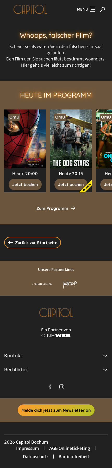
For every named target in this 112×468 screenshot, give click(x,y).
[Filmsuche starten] (102, 9)
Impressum (27, 448)
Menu (82, 9)
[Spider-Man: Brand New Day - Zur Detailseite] (25, 138)
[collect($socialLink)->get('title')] (50, 387)
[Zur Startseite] (30, 9)
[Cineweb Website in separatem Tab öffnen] (56, 336)
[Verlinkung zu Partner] (42, 284)
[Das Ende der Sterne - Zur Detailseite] (71, 138)
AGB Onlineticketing (69, 448)
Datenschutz (35, 456)
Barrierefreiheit (74, 456)
